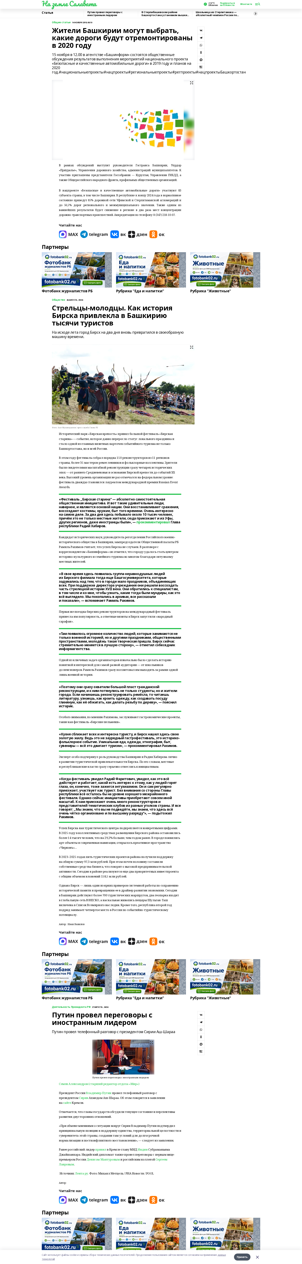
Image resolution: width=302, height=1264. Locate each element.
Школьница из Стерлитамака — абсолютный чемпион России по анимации (216, 14)
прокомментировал (153, 522)
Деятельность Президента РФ (71, 1007)
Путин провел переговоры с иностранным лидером (105, 14)
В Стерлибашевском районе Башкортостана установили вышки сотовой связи (164, 14)
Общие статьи (61, 22)
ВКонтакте (246, 4)
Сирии (83, 1098)
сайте (67, 1103)
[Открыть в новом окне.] (68, 234)
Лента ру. (82, 1173)
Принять (242, 1257)
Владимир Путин (98, 1093)
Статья (47, 13)
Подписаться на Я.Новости (227, 4)
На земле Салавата (69, 3)
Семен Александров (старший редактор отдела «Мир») (99, 1084)
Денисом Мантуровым (103, 1159)
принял (100, 1149)
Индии (143, 1149)
